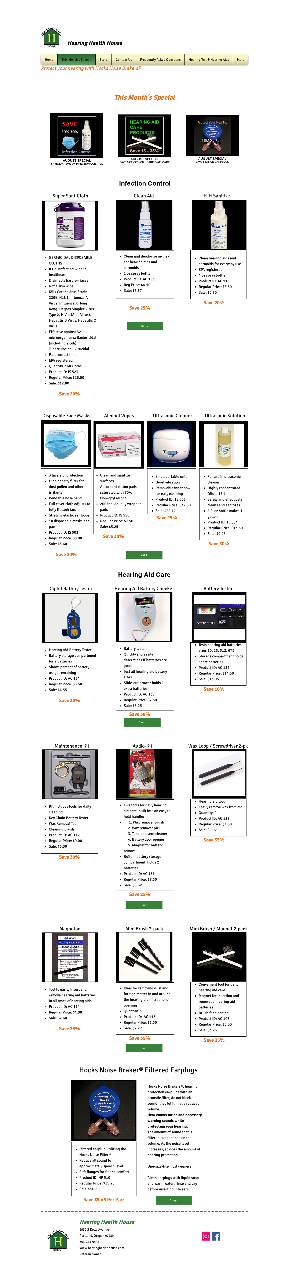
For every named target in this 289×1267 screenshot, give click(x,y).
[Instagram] (206, 1236)
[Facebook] (216, 1236)
